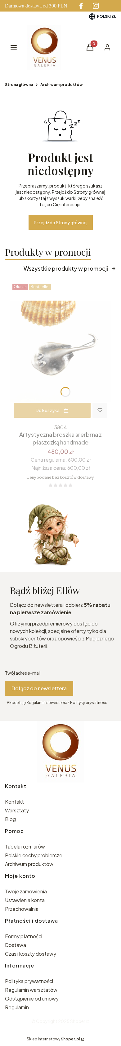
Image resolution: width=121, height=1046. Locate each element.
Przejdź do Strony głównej (60, 222)
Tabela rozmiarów (25, 846)
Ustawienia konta (25, 900)
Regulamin (17, 1007)
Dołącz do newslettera (39, 688)
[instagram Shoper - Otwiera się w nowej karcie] (96, 6)
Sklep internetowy (53, 1039)
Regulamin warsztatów (31, 990)
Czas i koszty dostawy (30, 953)
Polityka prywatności (29, 981)
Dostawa (15, 945)
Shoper (77, 1021)
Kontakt (14, 801)
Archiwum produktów (61, 84)
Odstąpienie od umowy (32, 998)
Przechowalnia (21, 909)
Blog (10, 819)
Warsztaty (17, 810)
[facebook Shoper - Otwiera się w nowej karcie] (81, 6)
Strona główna (19, 84)
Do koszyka (48, 410)
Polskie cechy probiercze (33, 855)
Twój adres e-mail (23, 673)
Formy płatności (23, 936)
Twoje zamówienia (26, 891)
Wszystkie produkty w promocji (66, 268)
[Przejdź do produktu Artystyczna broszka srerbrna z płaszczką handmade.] (60, 351)
